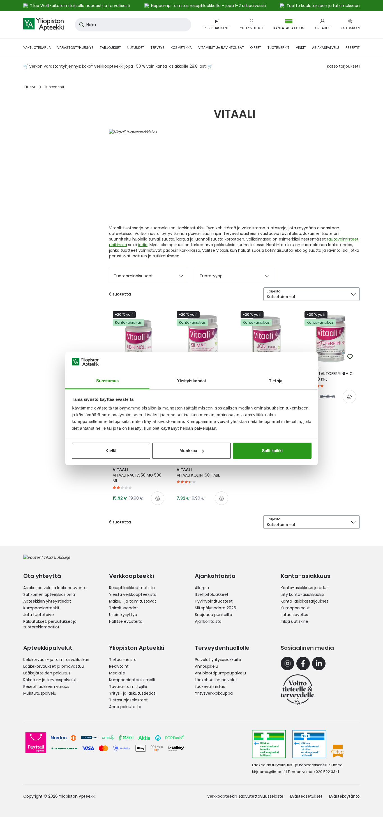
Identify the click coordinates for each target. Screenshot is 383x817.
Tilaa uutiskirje (294, 621)
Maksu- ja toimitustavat (132, 601)
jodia (142, 245)
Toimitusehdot (123, 608)
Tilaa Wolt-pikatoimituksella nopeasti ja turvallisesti (80, 5)
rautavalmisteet (343, 239)
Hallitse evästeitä (125, 621)
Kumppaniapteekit (41, 608)
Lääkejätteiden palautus (46, 673)
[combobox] (133, 24)
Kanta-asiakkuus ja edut (304, 588)
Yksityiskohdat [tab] (191, 380)
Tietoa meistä (123, 659)
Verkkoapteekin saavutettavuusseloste (245, 796)
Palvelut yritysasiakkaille (218, 659)
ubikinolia (118, 245)
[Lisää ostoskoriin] (349, 396)
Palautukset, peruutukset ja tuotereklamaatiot (50, 624)
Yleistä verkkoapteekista (132, 594)
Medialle (117, 673)
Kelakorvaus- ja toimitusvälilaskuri (56, 659)
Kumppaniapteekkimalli (132, 680)
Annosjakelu (206, 666)
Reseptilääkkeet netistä (132, 588)
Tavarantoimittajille (128, 686)
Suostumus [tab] (107, 380)
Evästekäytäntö (344, 796)
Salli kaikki (272, 450)
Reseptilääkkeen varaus (46, 686)
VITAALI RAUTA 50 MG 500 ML (137, 475)
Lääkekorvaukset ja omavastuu (53, 666)
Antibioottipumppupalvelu (220, 673)
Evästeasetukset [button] (306, 796)
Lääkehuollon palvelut (216, 680)
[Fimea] (269, 744)
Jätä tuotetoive (38, 614)
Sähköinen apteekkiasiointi (49, 594)
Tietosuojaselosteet (128, 700)
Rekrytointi (119, 666)
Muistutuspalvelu (39, 693)
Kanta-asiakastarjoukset (304, 601)
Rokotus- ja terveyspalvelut (50, 680)
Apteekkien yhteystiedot (47, 601)
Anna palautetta (125, 707)
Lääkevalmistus (210, 686)
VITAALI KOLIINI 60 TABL (198, 472)
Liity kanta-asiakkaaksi (302, 594)
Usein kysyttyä (123, 614)
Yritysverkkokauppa (214, 693)
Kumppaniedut (295, 608)
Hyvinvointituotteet (214, 601)
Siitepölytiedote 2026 (215, 608)
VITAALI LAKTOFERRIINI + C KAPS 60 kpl (328, 373)
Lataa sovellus (294, 614)
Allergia (202, 588)
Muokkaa (188, 450)
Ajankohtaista (208, 621)
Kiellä (110, 450)
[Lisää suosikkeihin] (350, 357)
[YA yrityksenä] (297, 689)
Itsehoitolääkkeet (212, 594)
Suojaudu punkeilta (213, 614)
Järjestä (274, 291)
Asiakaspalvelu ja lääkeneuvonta (55, 588)
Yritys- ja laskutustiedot (132, 693)
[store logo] (43, 24)
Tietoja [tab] (275, 380)
